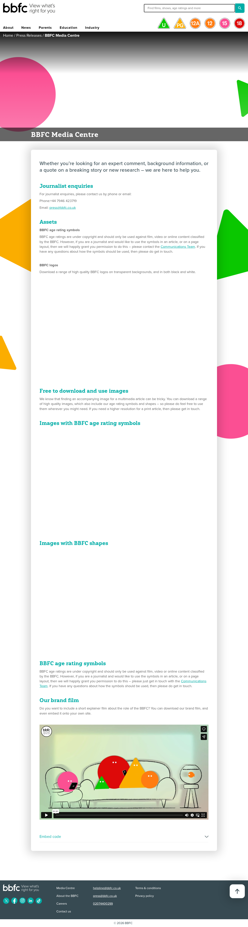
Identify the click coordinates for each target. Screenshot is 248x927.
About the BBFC (67, 896)
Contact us (63, 911)
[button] (160, 8)
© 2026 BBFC (123, 923)
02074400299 (103, 904)
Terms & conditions (148, 888)
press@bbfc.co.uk (62, 207)
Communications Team (178, 247)
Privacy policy (144, 896)
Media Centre (65, 888)
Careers (61, 904)
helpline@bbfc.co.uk (107, 888)
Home (8, 35)
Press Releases (29, 35)
